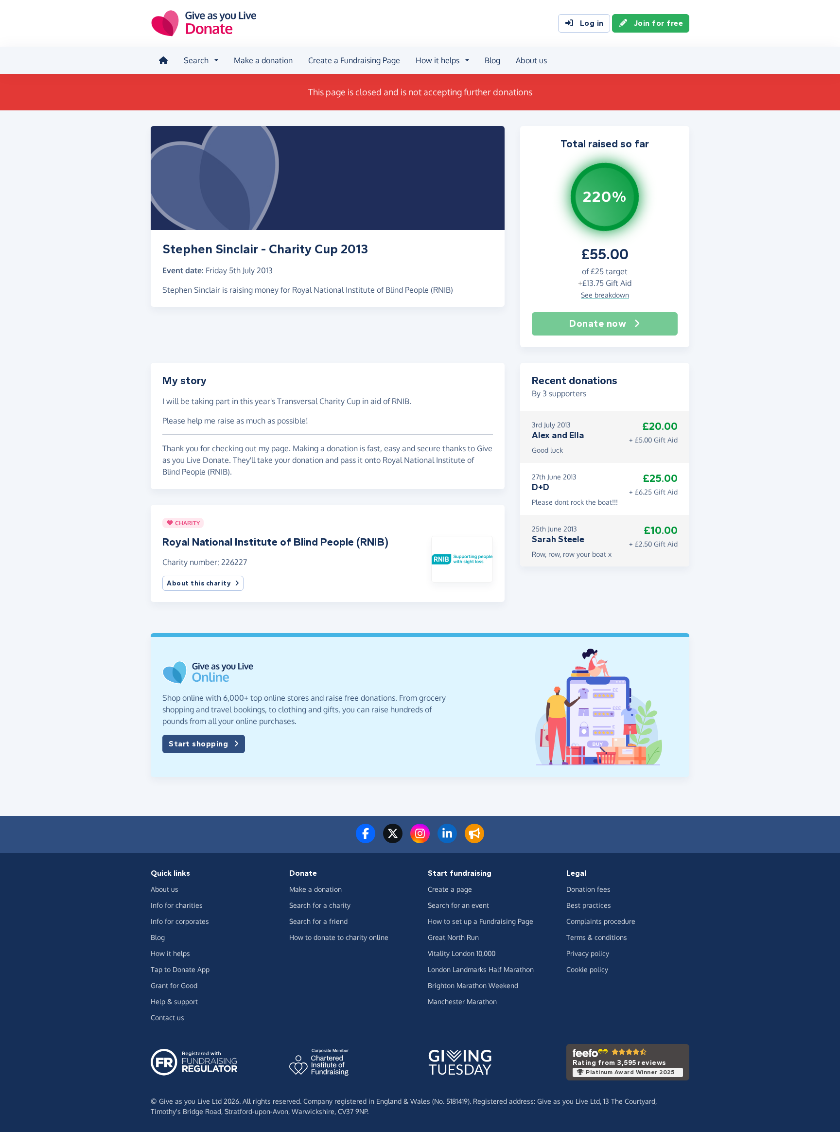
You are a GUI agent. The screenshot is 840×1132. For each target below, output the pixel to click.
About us (531, 60)
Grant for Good (174, 985)
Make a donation (263, 60)
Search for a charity (319, 905)
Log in (592, 23)
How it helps (170, 953)
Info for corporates (180, 921)
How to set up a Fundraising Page (480, 921)
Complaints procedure (600, 921)
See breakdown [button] (605, 295)
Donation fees (588, 889)
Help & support (174, 1001)
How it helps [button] (437, 60)
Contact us (167, 1017)
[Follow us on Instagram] (420, 839)
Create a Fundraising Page (354, 60)
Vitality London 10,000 (461, 953)
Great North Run (453, 937)
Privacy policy (587, 953)
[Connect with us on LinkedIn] (447, 839)
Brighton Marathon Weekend (473, 985)
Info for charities (177, 905)
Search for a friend (318, 921)
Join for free (658, 23)
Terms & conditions (596, 937)
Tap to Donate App (180, 969)
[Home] (163, 60)
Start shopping (198, 743)
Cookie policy (587, 969)
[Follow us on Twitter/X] (392, 839)
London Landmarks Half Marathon (481, 969)
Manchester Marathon (462, 1001)
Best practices (588, 905)
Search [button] (196, 60)
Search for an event (458, 905)
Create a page (450, 889)
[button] (462, 558)
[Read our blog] (474, 839)
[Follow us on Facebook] (365, 839)
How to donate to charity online (338, 937)
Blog (492, 60)
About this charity (199, 583)
